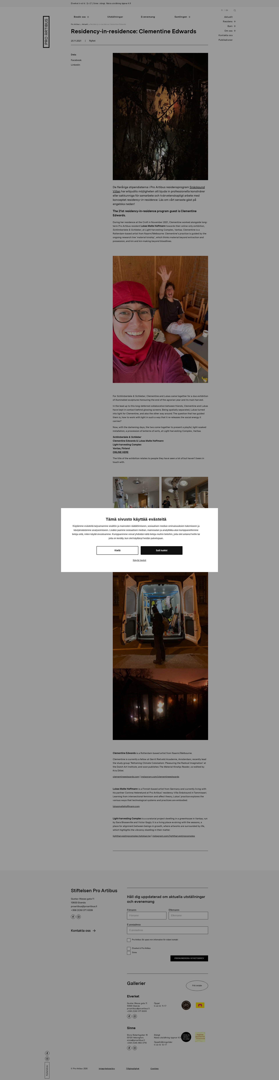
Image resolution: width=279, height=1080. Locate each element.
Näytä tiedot (139, 560)
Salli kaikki (161, 550)
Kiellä (117, 550)
